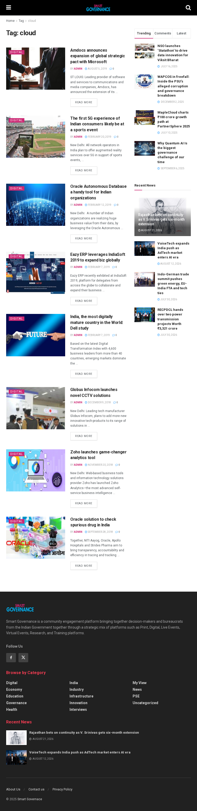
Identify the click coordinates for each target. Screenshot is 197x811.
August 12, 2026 (170, 263)
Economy (14, 689)
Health (11, 709)
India (74, 683)
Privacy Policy (62, 789)
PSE (136, 696)
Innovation (78, 703)
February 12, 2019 (99, 204)
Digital (16, 52)
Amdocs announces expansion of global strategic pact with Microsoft (97, 56)
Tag (21, 21)
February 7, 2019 (98, 267)
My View (139, 683)
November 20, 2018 (100, 464)
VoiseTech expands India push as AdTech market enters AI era (80, 752)
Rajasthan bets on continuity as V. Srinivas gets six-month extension (161, 219)
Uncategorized (145, 703)
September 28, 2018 (100, 531)
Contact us (36, 789)
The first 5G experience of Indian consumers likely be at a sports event (97, 124)
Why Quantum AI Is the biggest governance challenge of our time (172, 152)
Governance (16, 703)
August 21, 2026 (151, 230)
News (137, 689)
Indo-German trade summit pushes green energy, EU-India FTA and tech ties (173, 283)
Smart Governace (29, 799)
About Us (13, 789)
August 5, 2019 (97, 68)
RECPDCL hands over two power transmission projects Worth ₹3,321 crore (170, 319)
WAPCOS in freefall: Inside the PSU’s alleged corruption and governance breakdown (173, 86)
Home (10, 21)
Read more (83, 102)
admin (78, 68)
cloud (32, 21)
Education (14, 696)
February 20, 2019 (99, 136)
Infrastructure (81, 696)
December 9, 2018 (99, 402)
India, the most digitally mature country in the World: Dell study (96, 322)
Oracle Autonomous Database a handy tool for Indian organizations (98, 192)
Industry (77, 689)
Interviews (78, 709)
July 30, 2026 (168, 299)
